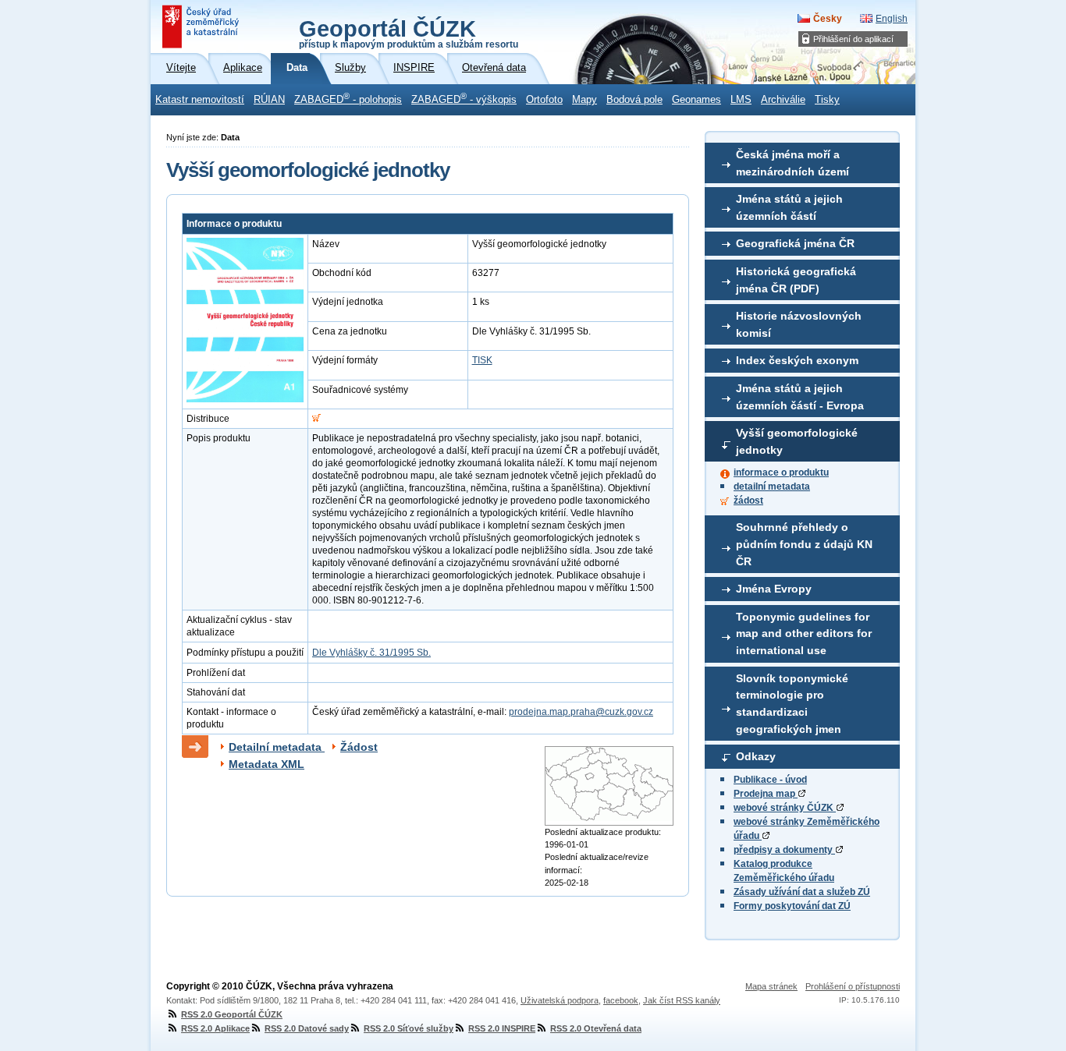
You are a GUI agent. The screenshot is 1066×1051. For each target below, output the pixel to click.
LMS (741, 99)
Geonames (696, 99)
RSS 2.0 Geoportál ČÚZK (231, 1014)
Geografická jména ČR (795, 243)
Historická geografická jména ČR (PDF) (796, 280)
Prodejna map (766, 793)
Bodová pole (634, 99)
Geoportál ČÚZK (408, 32)
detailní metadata (772, 486)
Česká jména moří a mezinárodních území (792, 163)
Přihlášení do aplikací (853, 39)
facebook (620, 1000)
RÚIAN (269, 99)
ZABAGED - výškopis (464, 98)
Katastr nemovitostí (199, 99)
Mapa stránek (771, 986)
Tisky (827, 99)
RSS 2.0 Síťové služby (408, 1028)
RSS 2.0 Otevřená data (595, 1028)
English (892, 18)
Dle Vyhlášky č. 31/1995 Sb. (371, 652)
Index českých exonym (797, 360)
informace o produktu (781, 472)
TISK (482, 360)
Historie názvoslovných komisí (799, 324)
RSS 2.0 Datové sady (307, 1028)
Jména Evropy (774, 588)
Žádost (359, 747)
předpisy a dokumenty (784, 849)
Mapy (584, 99)
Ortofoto (544, 99)
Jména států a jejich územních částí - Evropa (800, 397)
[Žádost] (316, 418)
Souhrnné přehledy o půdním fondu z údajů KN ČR (804, 544)
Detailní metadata (277, 747)
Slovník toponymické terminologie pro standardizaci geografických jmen (792, 703)
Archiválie (783, 99)
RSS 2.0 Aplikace (215, 1028)
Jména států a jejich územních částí (789, 207)
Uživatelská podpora (560, 1000)
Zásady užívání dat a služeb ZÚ (802, 891)
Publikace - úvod (770, 779)
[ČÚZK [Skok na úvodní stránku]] (202, 26)
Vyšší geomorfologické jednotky (797, 441)
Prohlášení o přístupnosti (852, 986)
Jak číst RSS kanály (681, 1000)
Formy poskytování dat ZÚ (792, 906)
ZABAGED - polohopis (348, 98)
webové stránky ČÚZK (785, 807)
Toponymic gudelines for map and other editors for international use (804, 633)
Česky (827, 18)
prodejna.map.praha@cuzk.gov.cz (581, 711)
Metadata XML (266, 764)
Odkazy (756, 756)
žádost (748, 500)
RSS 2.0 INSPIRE (501, 1028)
